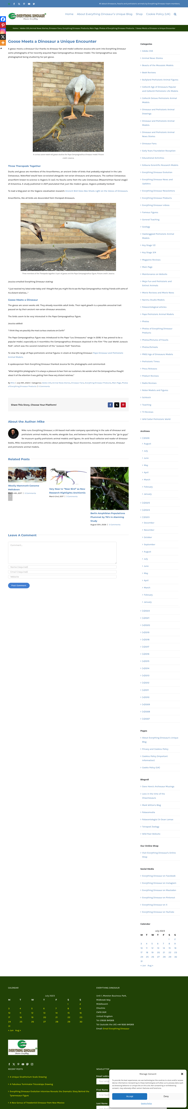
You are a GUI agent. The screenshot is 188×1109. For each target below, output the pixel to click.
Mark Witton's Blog (151, 805)
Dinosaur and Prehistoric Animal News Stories (158, 134)
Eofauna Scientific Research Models (160, 165)
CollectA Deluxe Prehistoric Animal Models (159, 100)
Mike (13, 383)
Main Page (116, 383)
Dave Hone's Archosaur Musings (158, 786)
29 (170, 956)
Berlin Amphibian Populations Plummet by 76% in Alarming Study (107, 517)
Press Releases (149, 368)
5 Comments (72, 496)
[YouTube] (23, 1064)
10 (142, 948)
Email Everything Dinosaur (116, 1028)
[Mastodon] (27, 1064)
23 (175, 952)
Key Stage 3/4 (149, 252)
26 (152, 956)
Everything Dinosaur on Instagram (159, 883)
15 (170, 948)
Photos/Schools (150, 347)
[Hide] (1, 48)
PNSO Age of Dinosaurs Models (157, 354)
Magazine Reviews (151, 259)
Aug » (150, 965)
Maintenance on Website (154, 274)
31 (142, 961)
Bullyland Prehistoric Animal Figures (160, 79)
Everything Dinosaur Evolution (157, 172)
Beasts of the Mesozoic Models (157, 65)
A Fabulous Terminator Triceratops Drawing (31, 1084)
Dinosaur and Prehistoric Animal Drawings (158, 111)
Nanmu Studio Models (153, 299)
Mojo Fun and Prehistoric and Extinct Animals (157, 283)
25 (147, 956)
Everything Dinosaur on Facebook (159, 875)
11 (146, 948)
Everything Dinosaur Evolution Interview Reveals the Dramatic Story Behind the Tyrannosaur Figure (49, 1093)
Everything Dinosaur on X (154, 904)
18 (147, 952)
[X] (3, 37)
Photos (145, 321)
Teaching (146, 404)
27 (158, 956)
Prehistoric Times (151, 361)
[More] (3, 43)
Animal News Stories (61, 383)
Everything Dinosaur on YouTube (158, 912)
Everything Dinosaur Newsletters (158, 190)
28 (164, 956)
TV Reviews (147, 412)
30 (175, 956)
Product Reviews (150, 376)
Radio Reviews (149, 383)
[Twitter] (14, 1064)
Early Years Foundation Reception (159, 150)
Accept (129, 1096)
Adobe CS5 (46, 383)
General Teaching (150, 219)
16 (175, 948)
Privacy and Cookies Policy (155, 749)
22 (170, 952)
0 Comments (44, 386)
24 (142, 956)
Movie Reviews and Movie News (158, 292)
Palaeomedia (148, 812)
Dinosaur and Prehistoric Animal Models (158, 123)
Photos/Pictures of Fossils (155, 340)
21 (164, 952)
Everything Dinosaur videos (155, 205)
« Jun (143, 965)
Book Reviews (149, 72)
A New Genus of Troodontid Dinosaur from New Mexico (37, 1102)
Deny (166, 1096)
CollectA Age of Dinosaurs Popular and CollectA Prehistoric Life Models (160, 89)
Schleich (146, 397)
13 (158, 948)
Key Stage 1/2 (149, 245)
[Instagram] (3, 31)
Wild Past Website (151, 834)
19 (152, 952)
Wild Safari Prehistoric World (156, 419)
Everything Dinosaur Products (98, 383)
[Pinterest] (3, 25)
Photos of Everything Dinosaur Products (157, 330)
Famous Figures (150, 212)
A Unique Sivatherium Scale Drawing (28, 1077)
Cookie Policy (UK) (151, 767)
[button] (182, 1073)
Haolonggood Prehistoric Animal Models (158, 236)
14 (164, 948)
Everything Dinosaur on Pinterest (158, 897)
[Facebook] (3, 19)
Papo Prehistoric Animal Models (158, 314)
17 (141, 952)
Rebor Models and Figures (155, 390)
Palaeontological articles (154, 307)
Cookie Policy (146, 1103)
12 (152, 948)
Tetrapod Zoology (150, 826)
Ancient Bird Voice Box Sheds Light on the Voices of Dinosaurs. (96, 191)
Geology (146, 226)
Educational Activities (153, 158)
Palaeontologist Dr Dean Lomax (157, 819)
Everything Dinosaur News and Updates (157, 181)
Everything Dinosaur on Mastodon (159, 890)
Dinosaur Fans (77, 383)
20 (158, 952)
